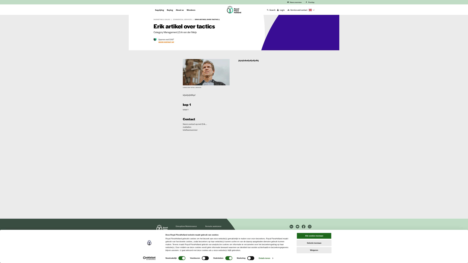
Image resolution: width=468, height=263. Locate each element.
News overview (296, 2)
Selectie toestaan (314, 243)
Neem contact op (166, 42)
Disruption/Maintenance (186, 226)
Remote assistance (213, 226)
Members (191, 10)
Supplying (159, 10)
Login (282, 10)
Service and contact (298, 10)
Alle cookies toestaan (314, 236)
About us (180, 10)
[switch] (205, 258)
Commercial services (182, 19)
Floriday (311, 2)
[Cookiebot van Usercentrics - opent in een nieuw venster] (149, 258)
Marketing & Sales (162, 19)
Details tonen (264, 258)
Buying (170, 10)
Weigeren (314, 250)
